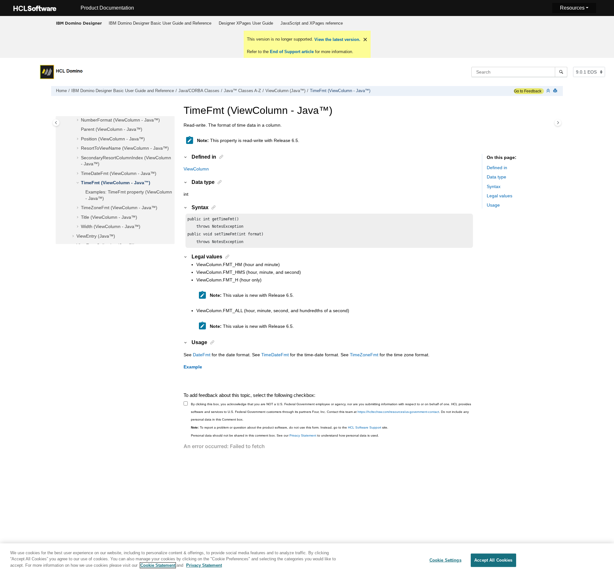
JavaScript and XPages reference (311, 23)
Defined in (497, 167)
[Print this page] (556, 91)
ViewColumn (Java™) (285, 91)
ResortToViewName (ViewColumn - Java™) (125, 148)
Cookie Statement (157, 565)
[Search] (561, 72)
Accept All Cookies (493, 560)
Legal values (499, 195)
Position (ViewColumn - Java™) (113, 138)
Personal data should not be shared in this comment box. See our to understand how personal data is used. (285, 435)
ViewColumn (196, 168)
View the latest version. (336, 39)
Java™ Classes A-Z (242, 91)
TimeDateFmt (275, 354)
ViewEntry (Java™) (95, 236)
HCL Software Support (364, 427)
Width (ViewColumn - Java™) (110, 226)
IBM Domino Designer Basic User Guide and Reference (160, 23)
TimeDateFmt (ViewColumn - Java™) (118, 173)
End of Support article (292, 51)
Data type (496, 176)
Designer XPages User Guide (246, 23)
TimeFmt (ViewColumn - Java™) (340, 91)
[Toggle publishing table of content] (56, 122)
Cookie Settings (445, 560)
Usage (493, 205)
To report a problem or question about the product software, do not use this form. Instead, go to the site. (289, 427)
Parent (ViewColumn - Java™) (111, 129)
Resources (572, 8)
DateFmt (201, 354)
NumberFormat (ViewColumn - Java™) (120, 119)
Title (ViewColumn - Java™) (109, 217)
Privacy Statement (302, 435)
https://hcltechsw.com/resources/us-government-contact (398, 412)
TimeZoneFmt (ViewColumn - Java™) (119, 207)
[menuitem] (160, 23)
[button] (78, 120)
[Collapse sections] (549, 91)
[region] (307, 559)
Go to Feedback (527, 91)
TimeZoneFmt (364, 354)
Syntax (493, 186)
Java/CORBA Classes (198, 91)
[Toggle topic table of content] (558, 122)
